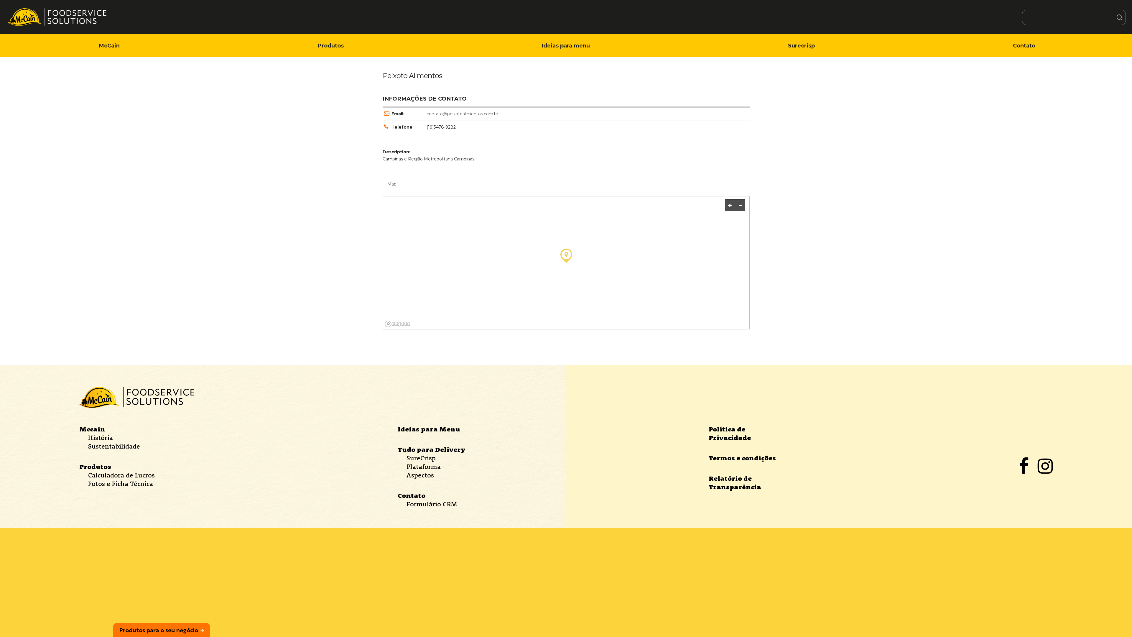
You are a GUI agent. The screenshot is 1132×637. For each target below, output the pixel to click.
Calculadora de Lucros (121, 475)
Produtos (331, 45)
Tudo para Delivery (431, 449)
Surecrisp (801, 45)
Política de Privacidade (730, 433)
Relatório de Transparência (735, 482)
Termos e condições (742, 458)
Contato (1024, 45)
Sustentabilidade (114, 446)
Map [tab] (391, 184)
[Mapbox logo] (398, 324)
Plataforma (424, 466)
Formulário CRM (432, 504)
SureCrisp (421, 458)
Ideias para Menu (429, 429)
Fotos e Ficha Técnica (120, 484)
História (100, 438)
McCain (109, 45)
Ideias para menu (566, 45)
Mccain (92, 429)
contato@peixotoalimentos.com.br (462, 113)
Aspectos (420, 475)
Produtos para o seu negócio (158, 630)
